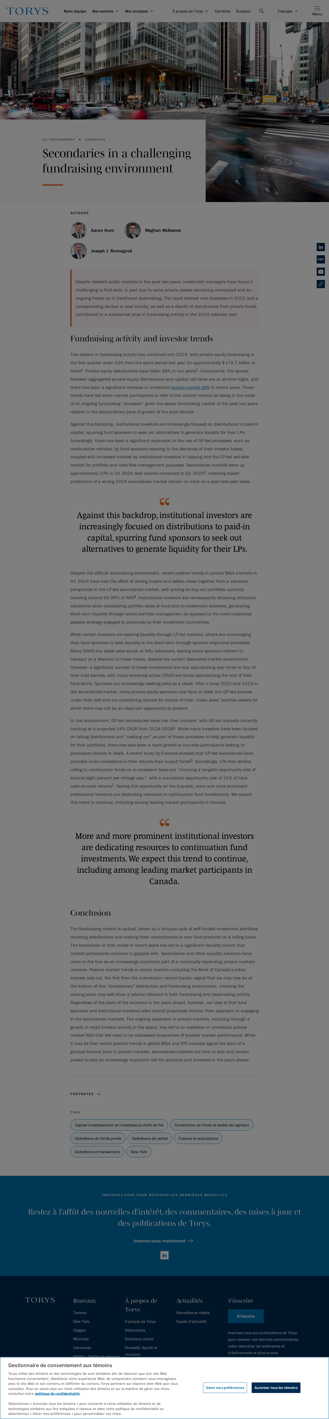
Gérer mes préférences (225, 1387)
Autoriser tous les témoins (275, 1387)
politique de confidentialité (57, 1393)
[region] (164, 1388)
